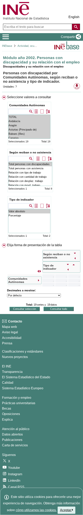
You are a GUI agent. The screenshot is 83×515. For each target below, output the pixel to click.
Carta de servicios (15, 445)
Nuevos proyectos (15, 357)
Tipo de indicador (21, 199)
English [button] (73, 17)
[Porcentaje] (29, 215)
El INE (6, 366)
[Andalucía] (29, 121)
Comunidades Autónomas (27, 105)
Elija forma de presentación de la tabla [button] (34, 245)
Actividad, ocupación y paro (34, 45)
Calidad (7, 382)
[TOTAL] (29, 117)
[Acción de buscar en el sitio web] (76, 27)
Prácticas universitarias (18, 403)
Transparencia (12, 371)
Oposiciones (11, 414)
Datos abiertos (12, 434)
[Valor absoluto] (29, 211)
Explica (7, 419)
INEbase (7, 45)
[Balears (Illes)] (29, 134)
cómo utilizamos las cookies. (36, 510)
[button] (70, 37)
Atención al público (15, 429)
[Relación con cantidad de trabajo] (30, 177)
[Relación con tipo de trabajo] (30, 172)
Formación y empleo (16, 397)
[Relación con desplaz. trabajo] (30, 181)
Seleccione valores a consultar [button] (29, 97)
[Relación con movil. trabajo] (30, 185)
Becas (6, 408)
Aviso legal (10, 332)
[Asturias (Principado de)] (29, 129)
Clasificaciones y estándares (22, 351)
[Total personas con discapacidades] (30, 164)
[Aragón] (29, 125)
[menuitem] (41, 168)
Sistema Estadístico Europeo (22, 388)
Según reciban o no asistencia (30, 152)
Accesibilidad (11, 338)
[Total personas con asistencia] (30, 168)
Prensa (7, 343)
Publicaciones (12, 440)
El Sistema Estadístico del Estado (26, 377)
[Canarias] (29, 138)
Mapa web (9, 326)
